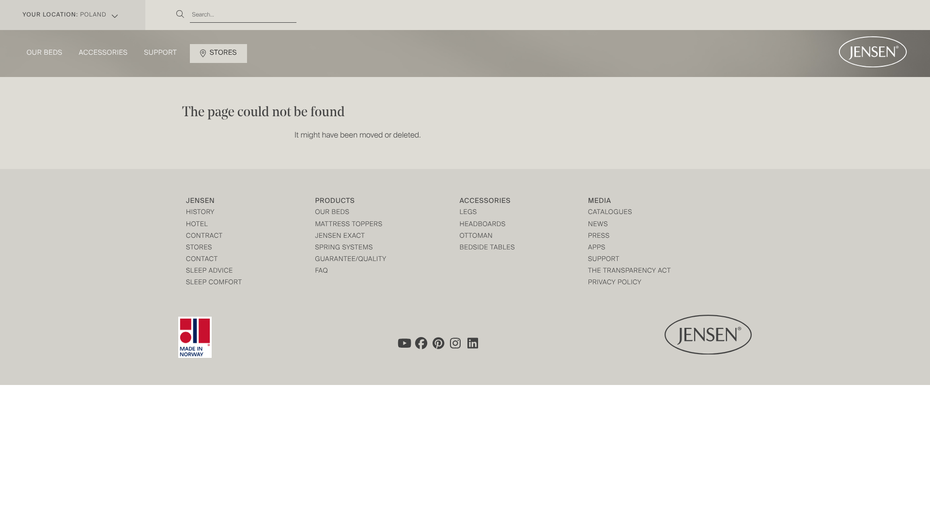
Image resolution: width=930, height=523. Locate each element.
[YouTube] (403, 343)
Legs (468, 213)
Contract (204, 236)
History (200, 213)
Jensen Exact (340, 236)
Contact (202, 260)
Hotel (197, 225)
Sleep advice (209, 271)
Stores (223, 53)
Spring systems (343, 248)
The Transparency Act (629, 271)
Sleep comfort (214, 283)
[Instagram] (456, 343)
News (598, 225)
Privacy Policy (615, 283)
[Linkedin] (473, 343)
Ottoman (476, 236)
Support (160, 53)
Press (599, 236)
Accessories (103, 53)
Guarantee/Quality (350, 260)
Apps (596, 248)
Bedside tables (487, 248)
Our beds (44, 53)
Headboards (483, 225)
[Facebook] (421, 343)
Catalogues (610, 213)
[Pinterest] (438, 343)
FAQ (321, 271)
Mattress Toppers (348, 225)
